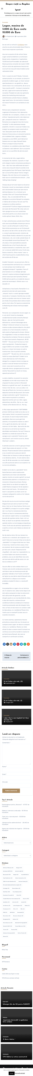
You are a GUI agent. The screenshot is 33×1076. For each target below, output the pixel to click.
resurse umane (18, 915)
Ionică (23, 902)
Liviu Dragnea (17, 905)
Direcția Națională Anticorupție (12, 884)
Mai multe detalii (20, 1073)
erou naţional (17, 891)
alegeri (19, 867)
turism (14, 929)
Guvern (26, 898)
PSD (5, 912)
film (18, 895)
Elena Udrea (16, 888)
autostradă (19, 871)
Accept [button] (11, 1073)
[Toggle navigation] (2, 9)
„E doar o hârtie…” (9, 1039)
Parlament (6, 909)
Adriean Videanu (8, 867)
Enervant (5, 1001)
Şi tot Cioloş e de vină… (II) (13, 681)
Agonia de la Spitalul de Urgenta (12, 828)
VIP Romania (6, 962)
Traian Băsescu (20, 926)
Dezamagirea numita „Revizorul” (12, 804)
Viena (5, 936)
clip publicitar (7, 878)
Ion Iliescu (6, 905)
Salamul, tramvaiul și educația (11, 810)
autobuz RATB (7, 871)
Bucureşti (7, 874)
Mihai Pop (5, 949)
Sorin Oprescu (7, 922)
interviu (15, 902)
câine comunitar (20, 878)
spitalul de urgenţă (21, 922)
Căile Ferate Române (9, 881)
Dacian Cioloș (23, 881)
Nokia (27, 905)
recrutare (6, 915)
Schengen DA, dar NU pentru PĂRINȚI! (16, 1004)
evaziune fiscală (8, 895)
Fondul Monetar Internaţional (11, 898)
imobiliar (6, 902)
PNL (23, 909)
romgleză (6, 919)
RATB (12, 912)
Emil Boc (6, 891)
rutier (15, 919)
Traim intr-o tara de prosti (10, 816)
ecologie (6, 888)
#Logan (6, 39)
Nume (4, 766)
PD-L (15, 909)
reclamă (20, 912)
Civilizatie (5, 1036)
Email (4, 774)
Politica (5, 1017)
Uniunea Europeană (9, 933)
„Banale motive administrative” (11, 822)
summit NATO (7, 926)
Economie (5, 22)
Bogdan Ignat (10, 36)
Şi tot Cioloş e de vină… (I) (13, 700)
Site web (5, 782)
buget (15, 874)
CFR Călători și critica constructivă (15, 1057)
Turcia (5, 929)
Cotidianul (21, 44)
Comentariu (6, 742)
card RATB (25, 874)
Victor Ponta (22, 933)
